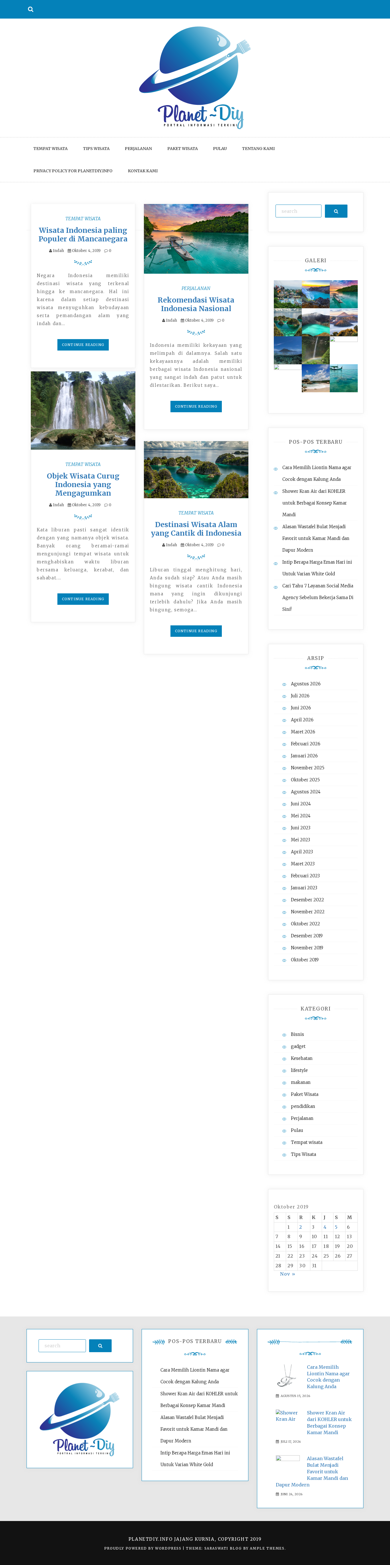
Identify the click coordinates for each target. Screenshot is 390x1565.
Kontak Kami (143, 170)
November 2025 (307, 768)
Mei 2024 (301, 815)
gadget (298, 1046)
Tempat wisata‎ (50, 148)
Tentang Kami (258, 148)
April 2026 (302, 720)
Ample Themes (267, 1548)
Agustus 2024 (306, 791)
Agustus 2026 (306, 684)
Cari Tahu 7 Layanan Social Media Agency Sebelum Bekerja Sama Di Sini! (317, 597)
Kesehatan (302, 1058)
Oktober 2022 (305, 923)
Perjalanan (138, 148)
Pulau (220, 148)
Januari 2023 (304, 887)
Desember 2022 (307, 899)
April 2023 (302, 851)
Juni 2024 (301, 803)
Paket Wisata (182, 148)
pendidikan (303, 1106)
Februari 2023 (305, 875)
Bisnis (297, 1034)
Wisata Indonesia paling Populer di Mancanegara (83, 234)
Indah (58, 250)
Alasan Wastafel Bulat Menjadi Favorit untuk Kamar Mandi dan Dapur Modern (315, 538)
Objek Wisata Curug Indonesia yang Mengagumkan (83, 484)
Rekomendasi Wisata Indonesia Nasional (196, 304)
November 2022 (308, 911)
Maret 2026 (303, 732)
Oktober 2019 (305, 959)
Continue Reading (83, 345)
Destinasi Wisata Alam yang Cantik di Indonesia (196, 529)
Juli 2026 (300, 696)
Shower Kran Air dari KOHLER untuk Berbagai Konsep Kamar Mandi (314, 503)
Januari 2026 (304, 756)
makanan (301, 1082)
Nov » (288, 1274)
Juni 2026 (301, 708)
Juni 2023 (300, 827)
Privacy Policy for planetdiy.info (72, 170)
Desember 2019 (307, 935)
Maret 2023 (303, 863)
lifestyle (299, 1070)
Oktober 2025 (305, 779)
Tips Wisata (96, 148)
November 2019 (307, 947)
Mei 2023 (300, 839)
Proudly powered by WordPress (143, 1548)
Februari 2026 (305, 744)
